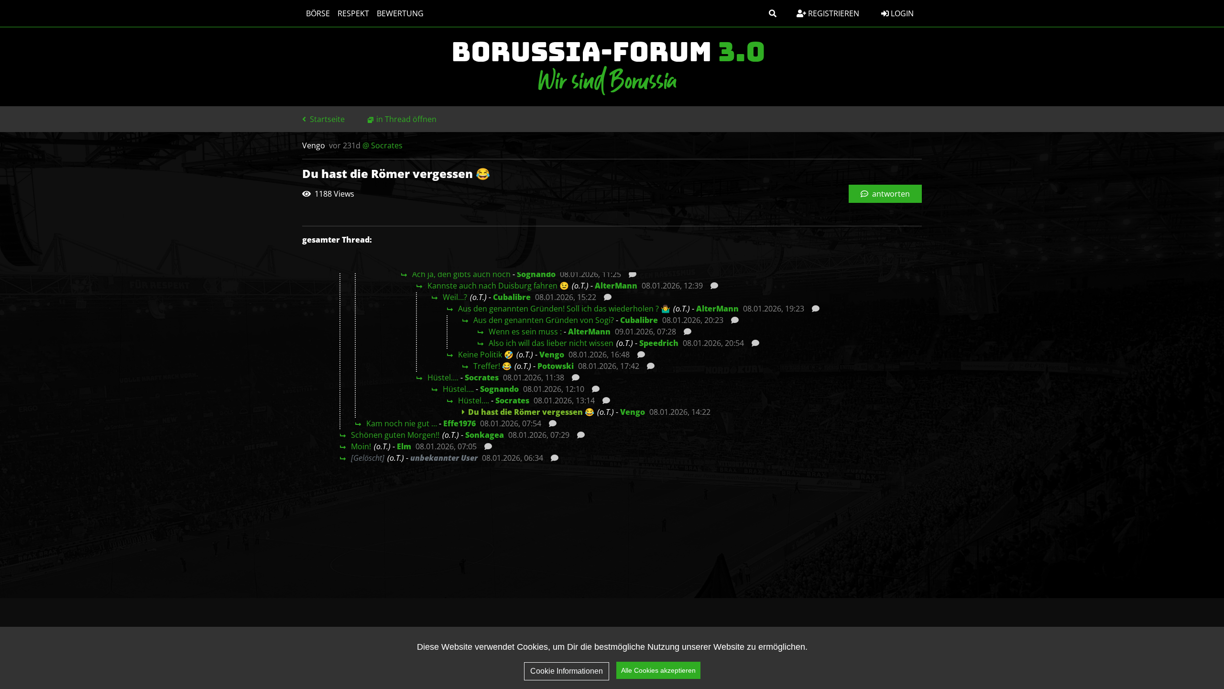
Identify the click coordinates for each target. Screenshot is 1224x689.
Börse (318, 13)
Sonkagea (484, 435)
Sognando (536, 274)
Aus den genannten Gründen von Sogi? (543, 320)
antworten (890, 194)
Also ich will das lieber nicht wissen (551, 343)
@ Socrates (382, 145)
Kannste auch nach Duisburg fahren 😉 (498, 285)
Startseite (326, 119)
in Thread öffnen (406, 119)
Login (901, 13)
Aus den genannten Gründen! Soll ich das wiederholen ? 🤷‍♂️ (564, 308)
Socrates (482, 377)
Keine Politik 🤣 (485, 354)
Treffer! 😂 (492, 366)
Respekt (353, 13)
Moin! (361, 446)
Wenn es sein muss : (525, 331)
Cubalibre (512, 297)
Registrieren (832, 13)
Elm (404, 446)
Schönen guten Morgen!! (395, 435)
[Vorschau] (630, 274)
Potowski (555, 366)
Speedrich (658, 343)
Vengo (551, 354)
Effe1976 (459, 423)
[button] (773, 13)
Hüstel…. (443, 377)
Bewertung (400, 13)
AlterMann (616, 285)
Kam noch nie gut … (401, 423)
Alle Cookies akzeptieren (658, 670)
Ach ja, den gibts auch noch (461, 274)
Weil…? (455, 297)
